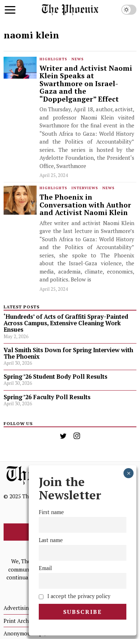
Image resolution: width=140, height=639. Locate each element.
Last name (51, 540)
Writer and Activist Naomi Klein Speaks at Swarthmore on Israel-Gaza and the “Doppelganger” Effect (85, 84)
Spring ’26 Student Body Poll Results (55, 376)
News (77, 59)
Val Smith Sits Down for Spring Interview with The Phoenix (68, 353)
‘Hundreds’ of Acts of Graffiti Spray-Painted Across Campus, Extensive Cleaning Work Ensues (66, 323)
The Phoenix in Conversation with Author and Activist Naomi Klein (85, 204)
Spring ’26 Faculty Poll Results (47, 397)
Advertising (18, 607)
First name (51, 512)
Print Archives (21, 620)
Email (45, 568)
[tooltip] (63, 436)
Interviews (84, 188)
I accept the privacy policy (78, 596)
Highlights (53, 59)
